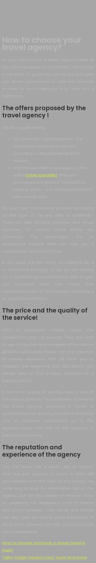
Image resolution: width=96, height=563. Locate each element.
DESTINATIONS (16, 7)
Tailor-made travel (22, 17)
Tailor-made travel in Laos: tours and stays (44, 557)
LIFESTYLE (11, 27)
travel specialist (41, 175)
